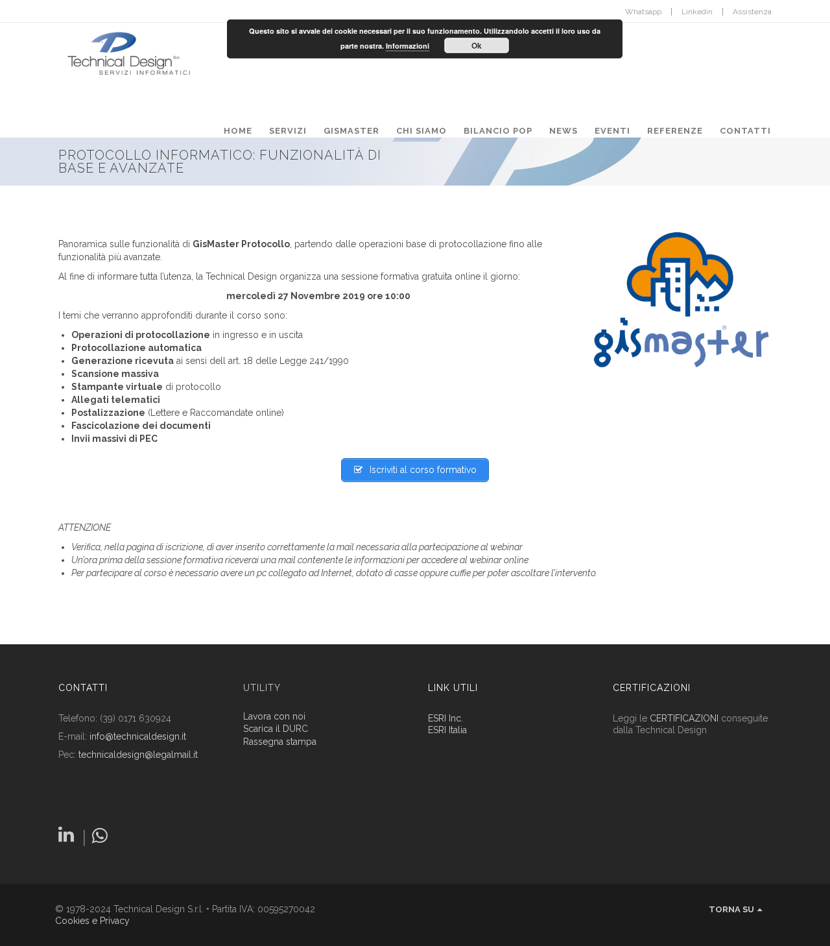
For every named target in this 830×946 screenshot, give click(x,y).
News (563, 131)
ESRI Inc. (445, 718)
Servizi (288, 131)
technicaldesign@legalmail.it (138, 754)
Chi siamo (421, 131)
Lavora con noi (274, 717)
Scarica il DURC (275, 729)
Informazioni (407, 46)
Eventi (612, 131)
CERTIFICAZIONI (684, 718)
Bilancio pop (498, 131)
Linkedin (697, 11)
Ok (476, 45)
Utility (262, 688)
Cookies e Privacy (92, 921)
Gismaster (351, 131)
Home (238, 131)
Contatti (745, 131)
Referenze (675, 131)
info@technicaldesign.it (137, 736)
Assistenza (752, 11)
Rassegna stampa (279, 742)
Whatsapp (643, 11)
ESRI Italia (447, 730)
